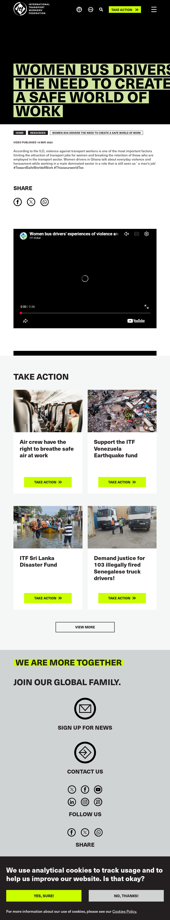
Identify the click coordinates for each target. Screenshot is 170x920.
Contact (85, 755)
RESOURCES (38, 132)
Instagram (84, 802)
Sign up (85, 711)
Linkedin (71, 802)
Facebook (84, 789)
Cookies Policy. (124, 911)
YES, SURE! (44, 895)
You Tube (98, 789)
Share (22, 188)
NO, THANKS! (126, 895)
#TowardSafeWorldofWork (33, 167)
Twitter (71, 789)
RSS (98, 802)
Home (20, 132)
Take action (121, 9)
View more (85, 627)
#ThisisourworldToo (69, 167)
